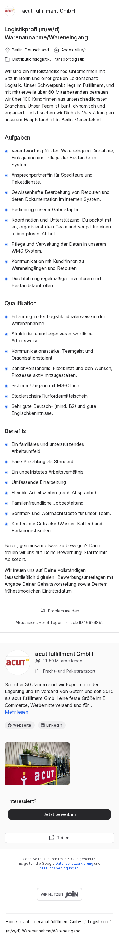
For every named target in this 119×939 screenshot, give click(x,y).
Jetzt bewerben (60, 814)
